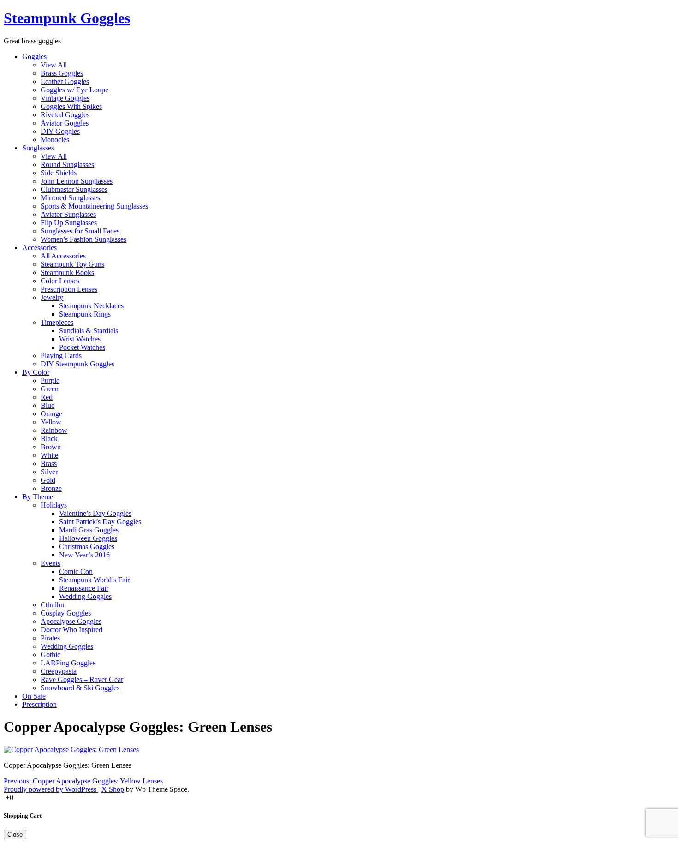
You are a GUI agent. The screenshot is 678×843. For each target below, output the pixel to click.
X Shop (112, 789)
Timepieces (57, 322)
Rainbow (54, 430)
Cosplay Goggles (66, 613)
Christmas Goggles (86, 546)
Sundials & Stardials (88, 331)
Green (50, 389)
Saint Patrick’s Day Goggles (100, 522)
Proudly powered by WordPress (51, 789)
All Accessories (63, 256)
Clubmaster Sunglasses (74, 189)
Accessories (39, 247)
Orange (51, 414)
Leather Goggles (65, 81)
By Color (35, 372)
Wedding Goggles (85, 596)
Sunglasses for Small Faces (80, 231)
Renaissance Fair (83, 588)
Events (50, 563)
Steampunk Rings (85, 314)
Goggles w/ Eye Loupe (74, 90)
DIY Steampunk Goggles (77, 364)
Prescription (39, 704)
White (49, 455)
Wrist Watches (80, 339)
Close (15, 834)
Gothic (50, 654)
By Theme (37, 497)
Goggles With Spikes (71, 106)
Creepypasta (59, 671)
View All (54, 65)
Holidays (54, 505)
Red (47, 397)
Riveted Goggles (65, 115)
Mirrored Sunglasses (70, 198)
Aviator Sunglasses (68, 214)
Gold (48, 480)
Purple (50, 380)
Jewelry (52, 297)
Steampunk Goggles (67, 18)
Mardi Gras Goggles (89, 530)
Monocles (55, 139)
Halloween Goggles (88, 538)
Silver (49, 472)
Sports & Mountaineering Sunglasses (94, 206)
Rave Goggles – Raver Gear (82, 679)
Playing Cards (61, 355)
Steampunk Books (67, 272)
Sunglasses (38, 148)
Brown (51, 447)
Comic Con (76, 571)
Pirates (50, 638)
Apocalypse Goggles (71, 621)
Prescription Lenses (69, 289)
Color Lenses (60, 281)
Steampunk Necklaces (91, 306)
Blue (47, 405)
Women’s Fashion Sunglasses (83, 239)
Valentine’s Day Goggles (95, 513)
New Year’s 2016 (84, 555)
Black (49, 438)
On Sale (34, 696)
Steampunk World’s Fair (94, 580)
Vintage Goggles (65, 98)
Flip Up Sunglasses (69, 223)
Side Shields (59, 173)
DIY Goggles (60, 131)
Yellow (51, 422)
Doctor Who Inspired (71, 630)
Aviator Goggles (65, 123)
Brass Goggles (62, 73)
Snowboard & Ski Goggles (80, 688)
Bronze (51, 488)
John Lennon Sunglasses (77, 181)
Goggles (34, 56)
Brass (49, 463)
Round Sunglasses (67, 164)
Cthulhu (52, 605)
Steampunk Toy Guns (72, 264)
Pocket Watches (82, 347)
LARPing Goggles (68, 663)
